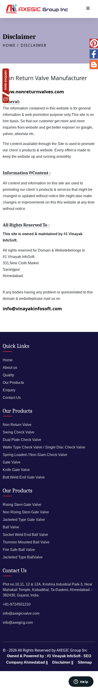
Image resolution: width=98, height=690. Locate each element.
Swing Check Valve (18, 432)
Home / (11, 45)
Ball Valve (11, 527)
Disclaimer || (62, 662)
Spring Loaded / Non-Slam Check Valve (35, 455)
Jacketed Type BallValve (23, 557)
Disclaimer (33, 45)
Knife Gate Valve (16, 470)
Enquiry (9, 390)
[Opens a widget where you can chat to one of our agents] (80, 682)
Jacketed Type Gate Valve (24, 520)
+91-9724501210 (17, 604)
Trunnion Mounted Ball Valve (26, 542)
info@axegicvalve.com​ (21, 613)
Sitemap (85, 662)
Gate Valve (12, 462)
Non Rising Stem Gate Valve (26, 512)
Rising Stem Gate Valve (22, 505)
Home (8, 360)
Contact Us (12, 398)
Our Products (13, 382)
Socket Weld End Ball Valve (25, 535)
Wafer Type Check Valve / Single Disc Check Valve (44, 447)
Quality (8, 375)
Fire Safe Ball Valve (19, 550)
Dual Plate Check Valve (22, 440)
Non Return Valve (17, 425)
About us (10, 367)
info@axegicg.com (18, 622)
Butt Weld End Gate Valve (24, 477)
